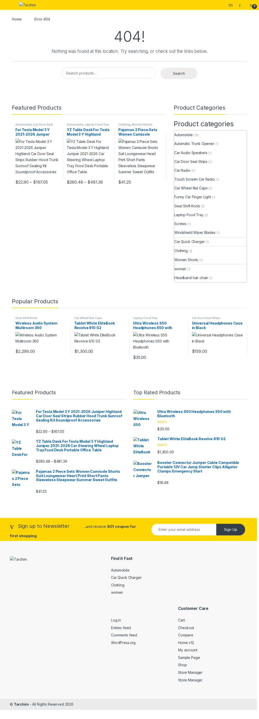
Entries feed (121, 628)
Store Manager (190, 672)
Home (16, 19)
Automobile (23, 124)
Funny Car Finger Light (192, 197)
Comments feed (124, 635)
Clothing (124, 124)
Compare (185, 635)
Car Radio (182, 170)
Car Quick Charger (189, 241)
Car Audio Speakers (190, 153)
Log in (116, 620)
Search (231, 5)
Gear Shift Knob (187, 206)
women (180, 269)
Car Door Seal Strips (34, 126)
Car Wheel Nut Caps (190, 188)
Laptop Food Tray (97, 124)
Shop (182, 665)
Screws (180, 223)
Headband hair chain (191, 278)
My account (187, 650)
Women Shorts (142, 124)
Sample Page (189, 657)
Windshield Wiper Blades (194, 232)
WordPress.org (123, 642)
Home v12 (186, 642)
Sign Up (230, 529)
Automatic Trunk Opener (194, 143)
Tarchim (21, 704)
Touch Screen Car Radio (194, 179)
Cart (181, 620)
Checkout (186, 628)
